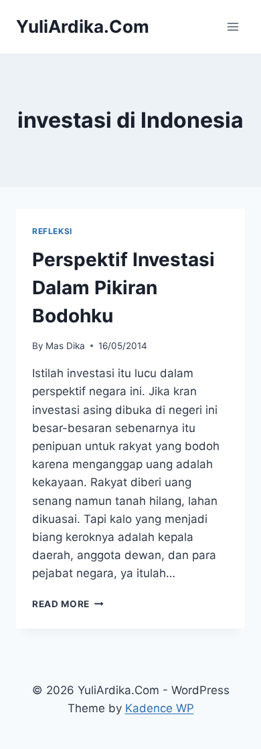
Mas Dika (65, 345)
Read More (68, 604)
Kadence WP (159, 708)
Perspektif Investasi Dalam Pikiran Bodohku (123, 287)
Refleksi (52, 231)
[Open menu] (232, 26)
